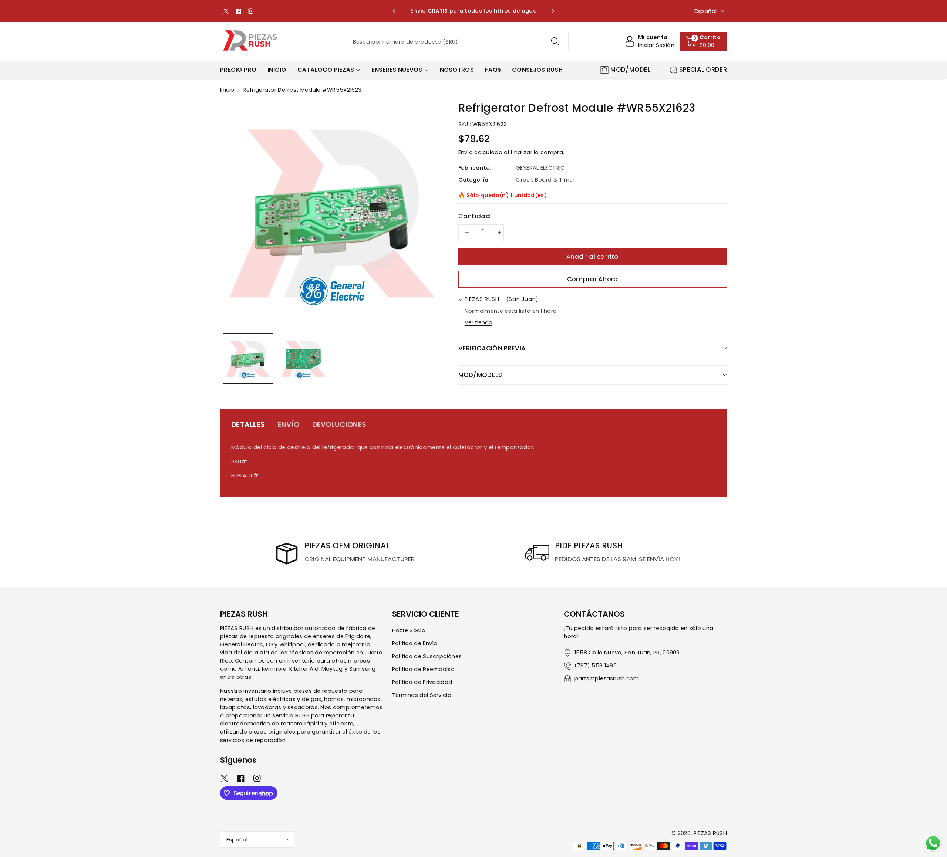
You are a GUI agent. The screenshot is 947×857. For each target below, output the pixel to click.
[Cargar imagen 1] (248, 358)
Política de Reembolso (423, 669)
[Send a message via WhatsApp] (933, 843)
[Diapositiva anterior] (394, 11)
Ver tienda (478, 322)
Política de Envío (415, 643)
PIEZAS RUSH (710, 833)
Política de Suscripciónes (427, 656)
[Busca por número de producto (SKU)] (555, 41)
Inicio (227, 90)
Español (236, 839)
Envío (465, 152)
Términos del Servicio (421, 695)
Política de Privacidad (422, 682)
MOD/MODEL (630, 69)
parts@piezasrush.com (606, 678)
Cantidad (474, 215)
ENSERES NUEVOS (396, 69)
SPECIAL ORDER (703, 69)
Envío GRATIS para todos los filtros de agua (473, 10)
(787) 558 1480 (595, 665)
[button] (703, 41)
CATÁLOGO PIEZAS (325, 69)
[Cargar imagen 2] (303, 358)
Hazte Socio (408, 630)
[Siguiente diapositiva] (553, 11)
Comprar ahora (592, 279)
